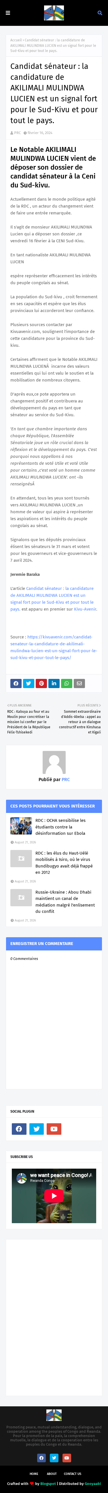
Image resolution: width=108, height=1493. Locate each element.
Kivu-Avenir (85, 609)
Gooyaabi (93, 1484)
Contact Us (72, 1474)
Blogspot (48, 1484)
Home (34, 1474)
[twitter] (36, 1129)
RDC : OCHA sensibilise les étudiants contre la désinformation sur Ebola (60, 827)
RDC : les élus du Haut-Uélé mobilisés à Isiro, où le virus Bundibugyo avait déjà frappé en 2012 (64, 863)
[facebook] (19, 1129)
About (52, 1474)
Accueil (16, 40)
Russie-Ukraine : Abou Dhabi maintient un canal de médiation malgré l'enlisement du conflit (65, 902)
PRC (17, 133)
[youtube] (54, 1129)
